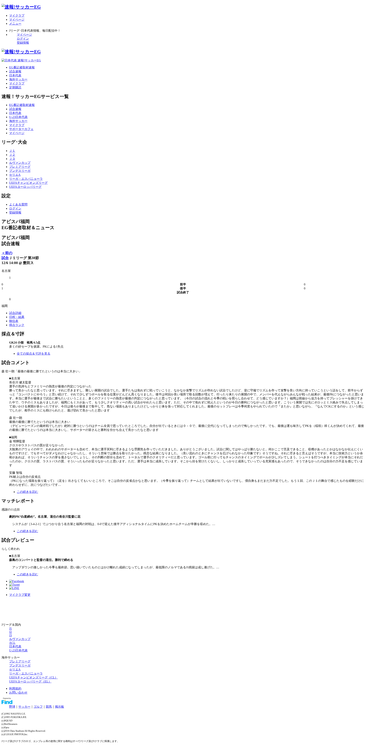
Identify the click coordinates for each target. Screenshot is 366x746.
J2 (10, 632)
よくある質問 (18, 204)
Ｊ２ (12, 154)
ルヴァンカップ (19, 162)
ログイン (23, 38)
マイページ (24, 34)
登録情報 (23, 42)
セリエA (15, 174)
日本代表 (15, 75)
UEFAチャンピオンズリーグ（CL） (33, 677)
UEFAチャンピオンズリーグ (28, 182)
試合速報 (15, 71)
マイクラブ (16, 83)
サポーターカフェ (21, 129)
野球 (12, 706)
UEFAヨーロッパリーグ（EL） (30, 681)
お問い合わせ (18, 692)
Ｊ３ (12, 158)
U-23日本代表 (18, 117)
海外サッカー (18, 79)
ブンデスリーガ (19, 170)
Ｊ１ (12, 150)
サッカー (24, 706)
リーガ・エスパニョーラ (26, 178)
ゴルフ (38, 706)
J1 (10, 628)
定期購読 (15, 87)
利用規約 (15, 688)
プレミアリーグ (19, 166)
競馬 (49, 706)
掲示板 (59, 706)
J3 (10, 635)
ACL (12, 642)
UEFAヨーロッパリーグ (25, 186)
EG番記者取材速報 (22, 67)
